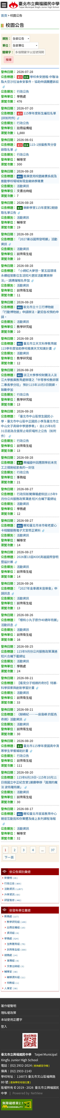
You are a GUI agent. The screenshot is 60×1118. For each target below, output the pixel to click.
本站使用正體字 (11, 1019)
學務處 (11, 938)
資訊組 (13, 933)
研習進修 (12, 900)
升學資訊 (12, 894)
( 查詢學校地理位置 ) (20, 1082)
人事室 (10, 988)
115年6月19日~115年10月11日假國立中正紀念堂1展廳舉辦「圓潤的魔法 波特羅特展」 (29, 782)
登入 (4, 1026)
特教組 (13, 983)
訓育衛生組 (16, 949)
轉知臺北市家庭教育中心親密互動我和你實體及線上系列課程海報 (29, 816)
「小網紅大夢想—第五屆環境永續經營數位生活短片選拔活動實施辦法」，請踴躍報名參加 (28, 275)
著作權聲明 (8, 1005)
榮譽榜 (10, 878)
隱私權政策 (8, 1012)
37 (54, 850)
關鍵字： (8, 52)
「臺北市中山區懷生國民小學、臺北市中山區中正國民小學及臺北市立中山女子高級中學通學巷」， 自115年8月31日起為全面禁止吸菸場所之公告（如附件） (30, 426)
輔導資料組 (16, 977)
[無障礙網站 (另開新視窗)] (30, 1104)
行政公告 (12, 883)
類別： (6, 38)
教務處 (11, 916)
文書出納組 (15, 966)
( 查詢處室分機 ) (41, 1065)
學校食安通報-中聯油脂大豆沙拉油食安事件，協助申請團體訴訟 (30, 79)
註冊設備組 (16, 927)
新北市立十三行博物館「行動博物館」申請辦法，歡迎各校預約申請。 (30, 312)
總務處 (10, 955)
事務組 (13, 960)
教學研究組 (16, 922)
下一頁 (9, 857)
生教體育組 (16, 944)
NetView (37, 1093)
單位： (6, 45)
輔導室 (10, 971)
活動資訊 (13, 889)
